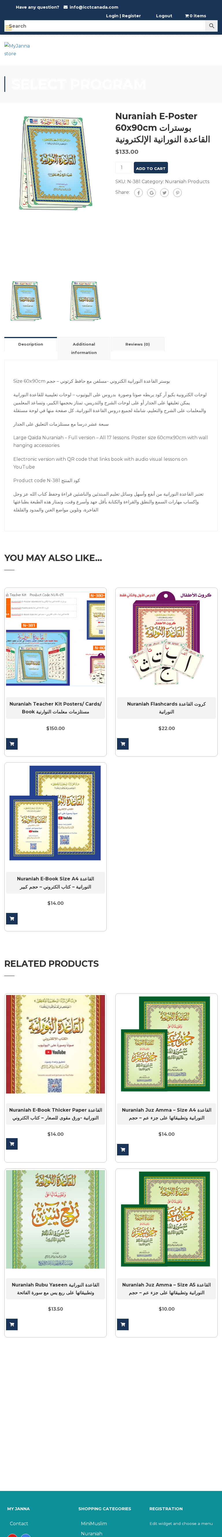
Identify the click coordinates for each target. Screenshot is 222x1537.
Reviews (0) (137, 344)
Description (30, 344)
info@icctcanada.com (94, 7)
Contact (19, 1523)
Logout (164, 15)
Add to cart (151, 168)
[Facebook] (138, 192)
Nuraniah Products (187, 181)
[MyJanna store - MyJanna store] (18, 52)
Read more (12, 1144)
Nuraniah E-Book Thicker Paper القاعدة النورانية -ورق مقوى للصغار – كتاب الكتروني (55, 1114)
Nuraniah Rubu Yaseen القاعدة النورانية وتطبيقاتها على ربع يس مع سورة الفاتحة (55, 1288)
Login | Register (123, 15)
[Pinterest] (177, 192)
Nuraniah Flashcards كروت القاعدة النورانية (166, 708)
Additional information (84, 348)
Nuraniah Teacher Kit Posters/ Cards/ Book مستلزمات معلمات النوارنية (55, 708)
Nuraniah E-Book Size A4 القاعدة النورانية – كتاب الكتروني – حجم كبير (55, 882)
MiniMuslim (94, 1523)
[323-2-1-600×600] (55, 163)
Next (112, 191)
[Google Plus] (151, 192)
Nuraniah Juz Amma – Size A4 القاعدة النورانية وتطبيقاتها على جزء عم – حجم (166, 1114)
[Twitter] (164, 192)
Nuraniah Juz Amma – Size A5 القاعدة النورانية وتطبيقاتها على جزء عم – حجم (166, 1288)
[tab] (31, 344)
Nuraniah (91, 1533)
